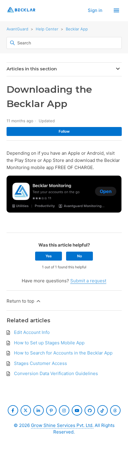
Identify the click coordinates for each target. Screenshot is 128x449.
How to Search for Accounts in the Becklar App (63, 353)
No (79, 256)
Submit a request (88, 281)
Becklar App (77, 29)
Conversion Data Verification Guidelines (56, 373)
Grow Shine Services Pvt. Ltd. (62, 425)
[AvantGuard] (21, 10)
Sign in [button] (96, 10)
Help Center (47, 29)
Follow (64, 131)
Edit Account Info (32, 332)
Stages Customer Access (40, 363)
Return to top (21, 301)
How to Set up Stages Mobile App (49, 343)
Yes (49, 256)
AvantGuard (17, 29)
